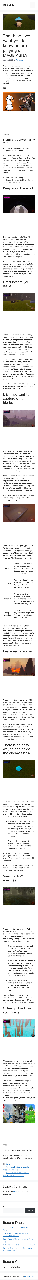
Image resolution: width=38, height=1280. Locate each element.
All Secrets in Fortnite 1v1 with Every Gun (19, 1245)
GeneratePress (29, 1276)
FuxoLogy (8, 4)
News (8, 1164)
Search (5, 1206)
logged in (16, 1192)
